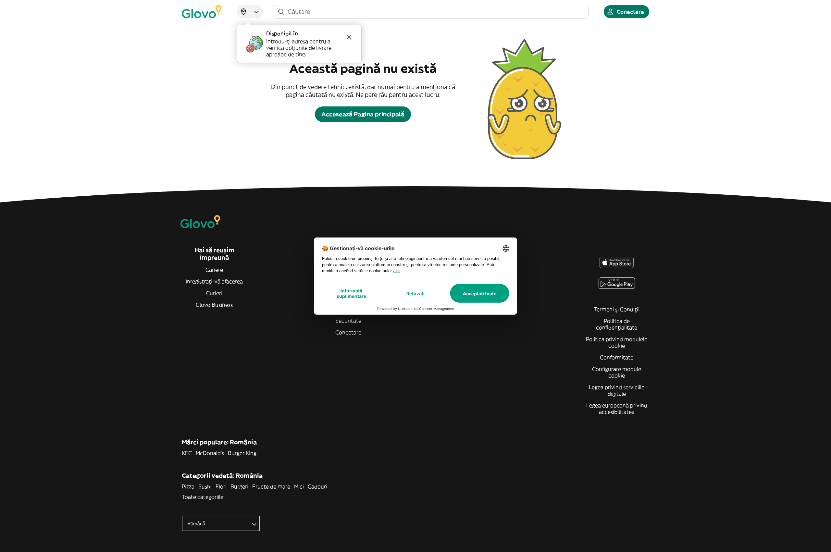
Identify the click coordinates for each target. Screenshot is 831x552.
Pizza (188, 486)
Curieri (214, 293)
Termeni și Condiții (616, 309)
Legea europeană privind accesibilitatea (616, 408)
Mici (299, 486)
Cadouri (317, 486)
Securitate (348, 320)
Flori (221, 486)
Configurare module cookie (616, 372)
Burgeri (239, 486)
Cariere (214, 269)
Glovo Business (214, 304)
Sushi (205, 486)
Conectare (348, 332)
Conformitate (616, 357)
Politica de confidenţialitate (616, 324)
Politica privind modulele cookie (616, 342)
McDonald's (210, 453)
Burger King (242, 453)
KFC (187, 453)
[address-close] (348, 37)
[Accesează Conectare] (201, 11)
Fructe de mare (271, 486)
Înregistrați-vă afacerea (214, 281)
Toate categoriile (202, 497)
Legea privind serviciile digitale (616, 390)
